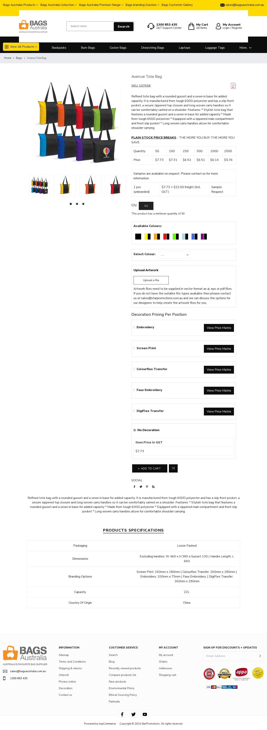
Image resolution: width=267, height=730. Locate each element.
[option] (39, 185)
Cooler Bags (118, 48)
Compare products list (122, 675)
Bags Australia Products (19, 5)
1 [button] (71, 204)
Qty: (134, 205)
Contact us (65, 695)
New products (117, 681)
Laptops (184, 48)
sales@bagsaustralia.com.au (28, 671)
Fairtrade (114, 701)
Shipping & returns (70, 668)
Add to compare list (173, 468)
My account (166, 655)
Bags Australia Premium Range (100, 5)
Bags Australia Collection (57, 5)
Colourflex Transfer (152, 369)
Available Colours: (148, 226)
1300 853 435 (18, 678)
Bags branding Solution (141, 5)
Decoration (65, 688)
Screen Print (146, 348)
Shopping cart (167, 675)
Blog (112, 662)
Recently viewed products (125, 668)
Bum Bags (88, 48)
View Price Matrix (219, 328)
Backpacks (59, 48)
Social (136, 480)
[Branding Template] (233, 86)
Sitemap (64, 655)
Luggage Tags (215, 48)
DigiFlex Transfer (150, 411)
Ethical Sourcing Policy (123, 695)
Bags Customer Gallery (177, 5)
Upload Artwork (146, 270)
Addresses (165, 668)
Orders (163, 662)
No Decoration (148, 430)
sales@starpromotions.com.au (162, 298)
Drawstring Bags (152, 48)
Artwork (64, 675)
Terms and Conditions (72, 662)
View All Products (22, 47)
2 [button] (77, 204)
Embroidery (145, 327)
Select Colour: (144, 254)
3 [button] (83, 204)
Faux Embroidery (149, 390)
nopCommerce (107, 724)
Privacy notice (67, 681)
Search (124, 26)
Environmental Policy (121, 688)
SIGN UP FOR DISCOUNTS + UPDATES (230, 647)
